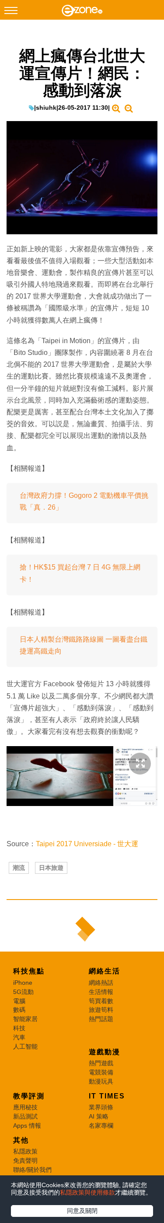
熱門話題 (101, 1018)
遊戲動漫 (104, 1052)
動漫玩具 (101, 1081)
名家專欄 (101, 1125)
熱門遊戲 (101, 1063)
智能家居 (25, 1018)
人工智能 (25, 1046)
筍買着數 (101, 1000)
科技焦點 (29, 971)
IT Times (107, 1096)
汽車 (19, 1037)
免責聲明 (25, 1160)
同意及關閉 (82, 1210)
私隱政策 (25, 1151)
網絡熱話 (101, 982)
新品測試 (25, 1116)
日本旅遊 (51, 867)
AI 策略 (98, 1116)
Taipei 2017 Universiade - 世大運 (87, 844)
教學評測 (29, 1096)
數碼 (19, 1009)
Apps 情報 (27, 1125)
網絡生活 (104, 971)
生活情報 (101, 991)
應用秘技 (25, 1107)
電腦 (19, 1000)
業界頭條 (101, 1107)
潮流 (19, 867)
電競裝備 (101, 1072)
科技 (19, 1028)
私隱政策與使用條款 (87, 1192)
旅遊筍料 (101, 1009)
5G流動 (23, 991)
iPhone (22, 982)
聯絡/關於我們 (32, 1169)
